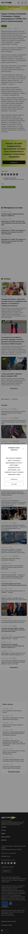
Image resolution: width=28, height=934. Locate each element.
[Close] (23, 449)
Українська (14, 479)
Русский (14, 484)
